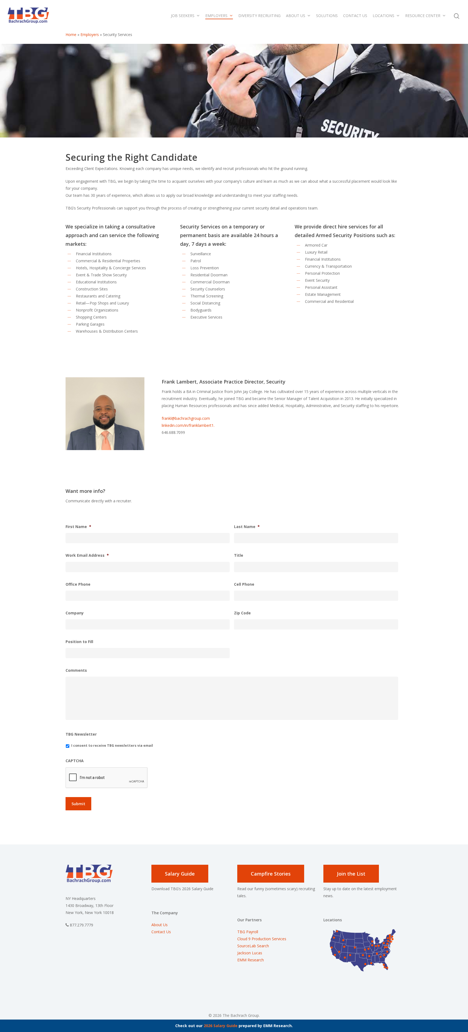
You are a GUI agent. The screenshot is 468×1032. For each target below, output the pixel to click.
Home (71, 34)
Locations (383, 15)
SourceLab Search (253, 945)
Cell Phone (244, 584)
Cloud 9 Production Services (261, 938)
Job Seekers (182, 15)
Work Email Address (87, 555)
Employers (216, 15)
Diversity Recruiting (259, 15)
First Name (78, 526)
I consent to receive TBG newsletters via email (112, 745)
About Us (295, 15)
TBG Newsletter (81, 734)
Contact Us (355, 15)
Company (75, 613)
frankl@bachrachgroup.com (186, 418)
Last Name (247, 526)
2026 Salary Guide (221, 1025)
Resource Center (422, 15)
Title (238, 555)
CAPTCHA (75, 760)
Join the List (351, 873)
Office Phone (78, 584)
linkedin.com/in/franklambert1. (188, 425)
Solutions (327, 15)
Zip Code (242, 613)
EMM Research (250, 959)
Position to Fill (79, 641)
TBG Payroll (247, 931)
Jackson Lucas (249, 952)
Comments (76, 670)
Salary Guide (180, 873)
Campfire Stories (271, 873)
